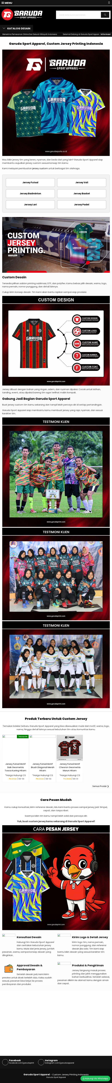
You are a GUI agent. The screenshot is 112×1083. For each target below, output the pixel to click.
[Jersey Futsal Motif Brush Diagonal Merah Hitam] (42, 747)
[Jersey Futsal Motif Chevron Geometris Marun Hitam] (70, 747)
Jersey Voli (81, 182)
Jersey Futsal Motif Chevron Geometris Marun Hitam (69, 767)
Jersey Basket (82, 193)
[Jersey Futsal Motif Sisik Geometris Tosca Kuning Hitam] (15, 747)
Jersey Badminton (30, 193)
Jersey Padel (81, 204)
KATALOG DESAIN (18, 28)
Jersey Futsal (30, 182)
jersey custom (40, 168)
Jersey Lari (30, 204)
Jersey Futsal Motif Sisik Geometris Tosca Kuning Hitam (15, 767)
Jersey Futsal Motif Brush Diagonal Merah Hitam (42, 767)
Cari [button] (105, 17)
